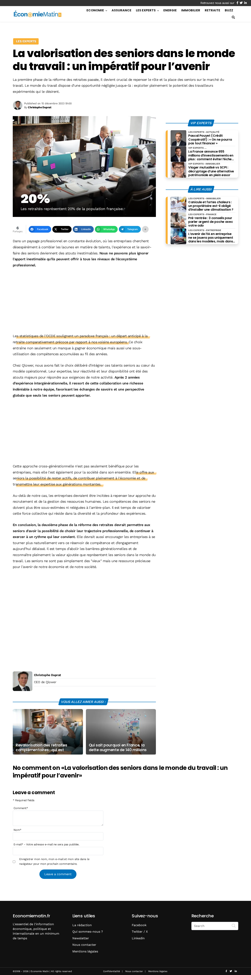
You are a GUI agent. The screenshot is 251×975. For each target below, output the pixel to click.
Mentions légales (85, 951)
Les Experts (146, 10)
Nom (17, 829)
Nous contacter (84, 945)
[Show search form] (233, 17)
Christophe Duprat (47, 675)
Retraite (212, 10)
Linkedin (138, 938)
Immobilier (190, 10)
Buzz (229, 10)
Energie (170, 10)
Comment (21, 808)
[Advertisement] (84, 300)
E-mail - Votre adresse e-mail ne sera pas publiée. (46, 844)
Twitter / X (140, 931)
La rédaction (82, 925)
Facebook (139, 925)
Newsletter (80, 938)
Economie (95, 10)
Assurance (121, 10)
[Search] (233, 925)
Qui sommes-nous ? (87, 931)
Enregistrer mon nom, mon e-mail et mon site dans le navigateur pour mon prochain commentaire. (54, 861)
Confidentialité (111, 971)
